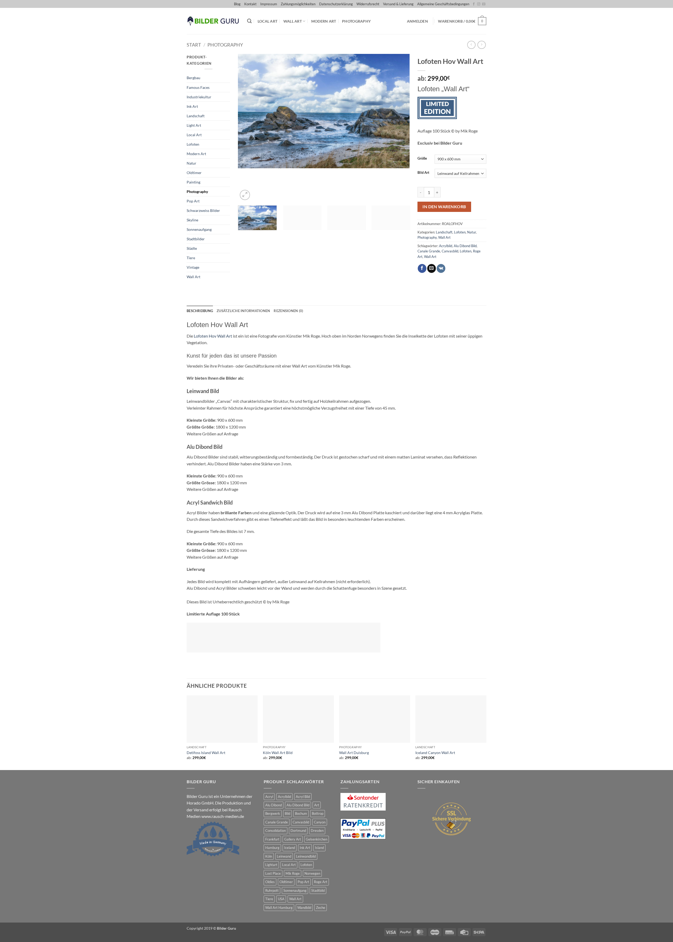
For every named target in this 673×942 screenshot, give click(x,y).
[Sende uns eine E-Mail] (483, 4)
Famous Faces (198, 87)
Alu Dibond (273, 805)
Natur (191, 163)
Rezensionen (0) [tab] (288, 311)
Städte (192, 248)
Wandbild (304, 907)
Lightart (271, 865)
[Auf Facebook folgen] (473, 4)
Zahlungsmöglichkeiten (298, 4)
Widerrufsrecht (367, 4)
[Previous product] (481, 45)
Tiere (191, 258)
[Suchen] (249, 21)
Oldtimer (194, 172)
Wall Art (292, 21)
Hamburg (272, 848)
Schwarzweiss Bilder (203, 210)
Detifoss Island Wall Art (206, 752)
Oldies (270, 882)
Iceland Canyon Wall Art (435, 752)
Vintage (193, 267)
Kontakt (250, 4)
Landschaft (196, 116)
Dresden (317, 830)
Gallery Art (292, 839)
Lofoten (193, 144)
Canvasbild (450, 251)
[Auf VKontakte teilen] (441, 268)
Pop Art (193, 201)
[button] (417, 21)
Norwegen (312, 873)
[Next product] (471, 45)
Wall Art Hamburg (279, 907)
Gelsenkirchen (316, 839)
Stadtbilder (196, 239)
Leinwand (284, 856)
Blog (237, 4)
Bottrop (317, 813)
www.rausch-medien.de (222, 816)
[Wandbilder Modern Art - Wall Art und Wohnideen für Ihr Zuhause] (213, 21)
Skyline (192, 220)
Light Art (194, 125)
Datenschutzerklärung (336, 4)
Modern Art (323, 21)
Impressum (268, 4)
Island (319, 848)
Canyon (319, 822)
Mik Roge (292, 873)
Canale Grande (428, 251)
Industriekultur (199, 97)
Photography (356, 21)
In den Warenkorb (444, 206)
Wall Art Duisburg (354, 752)
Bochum (301, 813)
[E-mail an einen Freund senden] (431, 268)
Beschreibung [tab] (200, 311)
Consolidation (275, 830)
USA (281, 899)
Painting (193, 182)
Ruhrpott (272, 890)
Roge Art (320, 882)
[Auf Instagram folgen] (478, 4)
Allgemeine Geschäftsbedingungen (443, 4)
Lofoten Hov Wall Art (213, 335)
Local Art (268, 21)
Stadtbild (318, 890)
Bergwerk (272, 813)
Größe (422, 158)
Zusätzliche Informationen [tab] (243, 311)
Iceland (289, 848)
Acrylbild (445, 246)
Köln (268, 856)
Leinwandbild (306, 856)
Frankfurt (272, 839)
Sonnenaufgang (199, 229)
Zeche (320, 907)
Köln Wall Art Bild (278, 752)
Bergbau (193, 77)
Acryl (269, 797)
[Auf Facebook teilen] (422, 268)
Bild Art (423, 173)
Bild (287, 813)
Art (316, 805)
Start (194, 45)
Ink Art (192, 106)
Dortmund (298, 830)
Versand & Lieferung (398, 4)
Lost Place (273, 873)
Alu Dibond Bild (465, 246)
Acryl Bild (303, 797)
